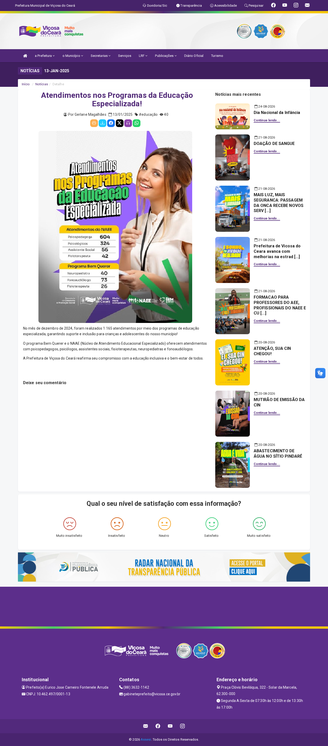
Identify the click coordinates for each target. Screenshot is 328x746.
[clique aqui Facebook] (157, 726)
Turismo (217, 56)
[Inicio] (25, 55)
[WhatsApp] (136, 123)
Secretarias (99, 56)
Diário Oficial (193, 56)
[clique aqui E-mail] (145, 726)
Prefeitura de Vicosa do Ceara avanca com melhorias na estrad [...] (277, 251)
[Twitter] (120, 123)
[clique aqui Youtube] (170, 726)
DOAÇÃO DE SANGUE (274, 143)
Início (26, 84)
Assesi (146, 739)
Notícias (41, 84)
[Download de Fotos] (102, 123)
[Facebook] (111, 123)
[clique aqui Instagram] (182, 726)
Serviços (124, 56)
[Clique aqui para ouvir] (128, 123)
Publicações (164, 56)
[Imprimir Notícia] (94, 123)
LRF (142, 56)
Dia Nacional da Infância (277, 112)
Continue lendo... (267, 120)
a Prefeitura (44, 56)
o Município (72, 56)
